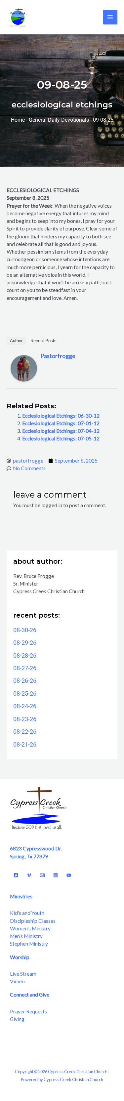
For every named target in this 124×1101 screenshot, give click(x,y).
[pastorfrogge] (24, 368)
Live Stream (23, 974)
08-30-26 (24, 630)
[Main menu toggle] (110, 17)
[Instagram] (56, 875)
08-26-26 (24, 680)
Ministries (21, 896)
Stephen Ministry (29, 944)
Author (16, 340)
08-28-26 (24, 655)
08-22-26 (24, 731)
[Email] (42, 875)
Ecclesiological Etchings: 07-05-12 (61, 438)
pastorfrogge (57, 355)
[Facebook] (16, 875)
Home (18, 120)
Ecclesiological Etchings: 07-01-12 (61, 423)
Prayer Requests (28, 1011)
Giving (17, 1019)
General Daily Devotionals (59, 120)
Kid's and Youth (27, 913)
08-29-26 (24, 642)
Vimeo (17, 981)
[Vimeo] (29, 875)
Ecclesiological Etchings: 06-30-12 (61, 416)
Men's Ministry (26, 936)
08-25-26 (24, 693)
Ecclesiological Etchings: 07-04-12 (61, 431)
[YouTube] (69, 875)
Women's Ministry (30, 928)
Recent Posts (43, 340)
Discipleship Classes (33, 921)
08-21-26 (24, 744)
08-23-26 (24, 718)
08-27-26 (24, 668)
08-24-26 (24, 706)
